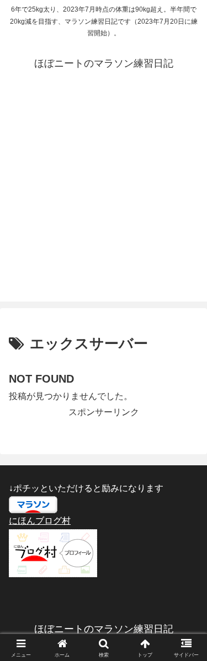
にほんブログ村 (40, 520)
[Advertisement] (103, 198)
